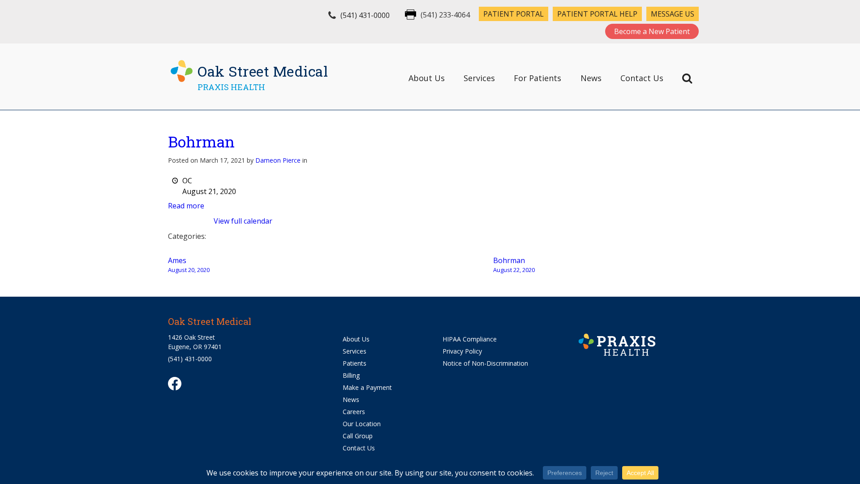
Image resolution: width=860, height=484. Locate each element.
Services (479, 78)
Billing (351, 375)
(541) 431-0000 (365, 15)
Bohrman (201, 141)
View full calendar (243, 221)
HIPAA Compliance (470, 339)
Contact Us (641, 78)
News (591, 78)
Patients (354, 363)
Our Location (362, 423)
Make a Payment (367, 387)
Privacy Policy (462, 351)
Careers (354, 411)
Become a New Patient (652, 31)
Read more (186, 206)
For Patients (537, 78)
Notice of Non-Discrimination (485, 363)
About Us (426, 78)
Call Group (358, 436)
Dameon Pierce (278, 160)
